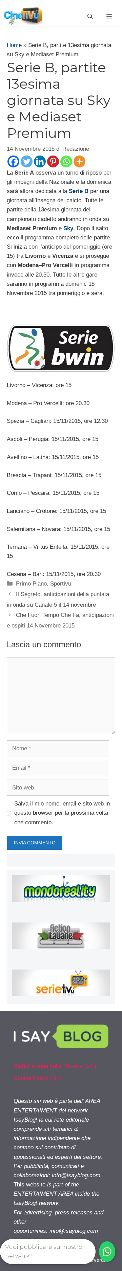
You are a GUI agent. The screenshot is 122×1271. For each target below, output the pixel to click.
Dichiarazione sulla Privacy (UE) (55, 1066)
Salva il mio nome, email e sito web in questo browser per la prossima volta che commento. (62, 812)
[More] (79, 161)
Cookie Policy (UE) (38, 1078)
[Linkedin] (40, 161)
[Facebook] (13, 161)
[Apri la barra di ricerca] (90, 16)
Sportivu (60, 583)
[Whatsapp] (66, 161)
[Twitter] (27, 161)
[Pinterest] (53, 161)
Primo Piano (31, 583)
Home (14, 45)
